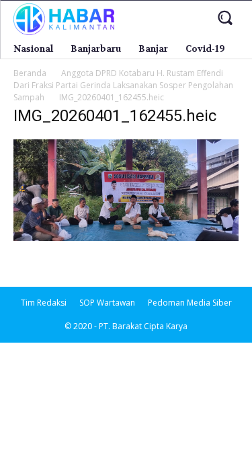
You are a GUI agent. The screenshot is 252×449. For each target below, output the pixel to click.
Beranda (29, 73)
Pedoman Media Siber (190, 302)
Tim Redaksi (44, 302)
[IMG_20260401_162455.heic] (126, 237)
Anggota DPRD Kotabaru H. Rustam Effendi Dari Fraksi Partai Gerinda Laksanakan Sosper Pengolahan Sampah (123, 85)
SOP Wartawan (107, 302)
